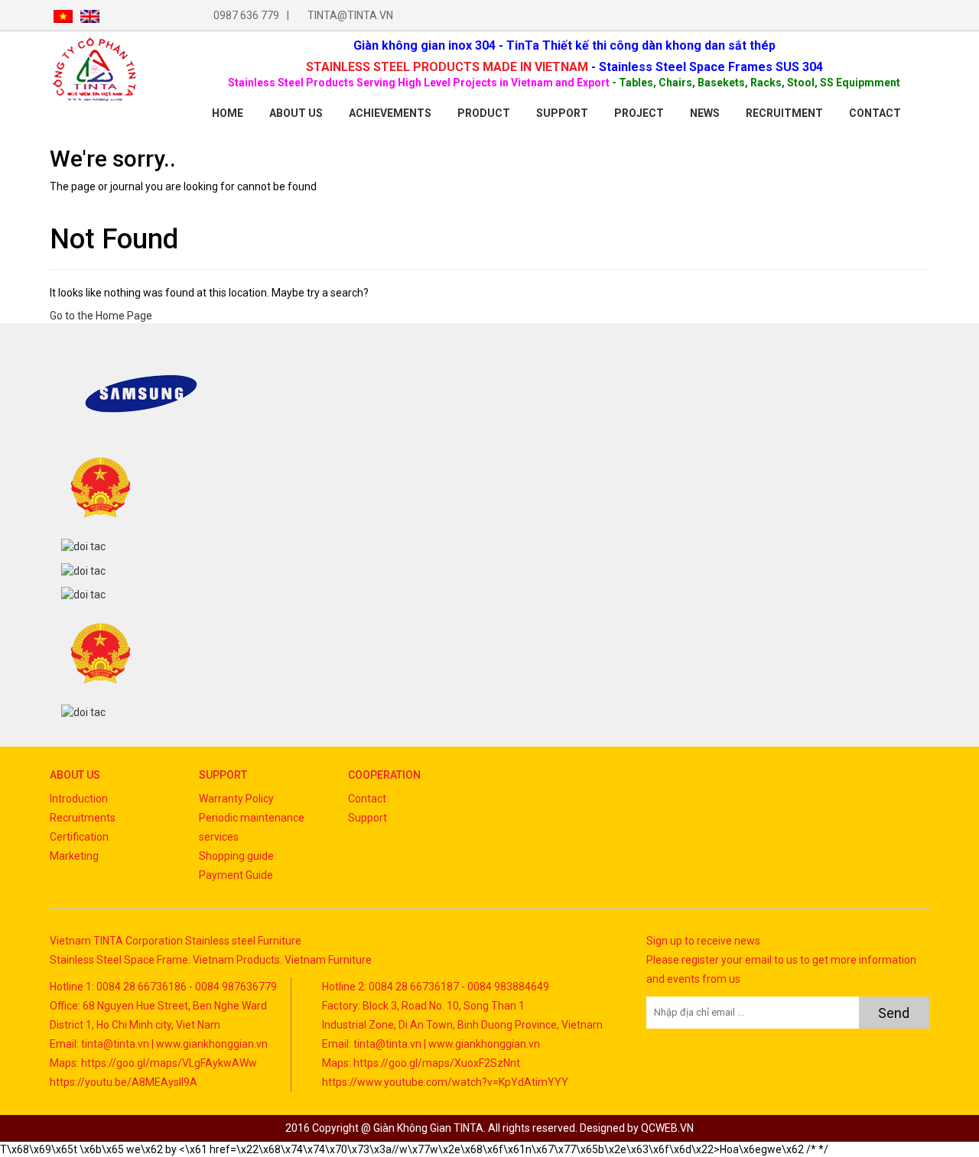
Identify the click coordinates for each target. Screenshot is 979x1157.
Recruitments (82, 818)
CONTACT (875, 113)
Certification (79, 837)
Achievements (390, 113)
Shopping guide (236, 856)
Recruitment (784, 113)
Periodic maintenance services (251, 827)
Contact (367, 798)
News (705, 113)
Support (562, 113)
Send (893, 1013)
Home (227, 113)
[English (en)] (89, 15)
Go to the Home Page (101, 316)
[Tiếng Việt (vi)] (63, 15)
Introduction (79, 798)
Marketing (74, 856)
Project (639, 113)
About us (296, 113)
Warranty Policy (236, 798)
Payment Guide (236, 875)
